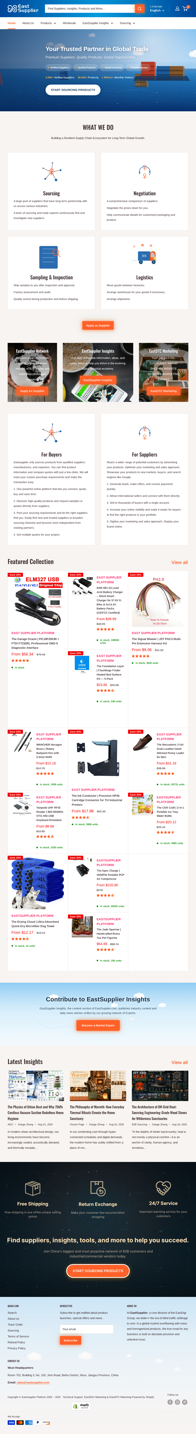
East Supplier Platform (32, 633)
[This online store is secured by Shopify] (81, 1406)
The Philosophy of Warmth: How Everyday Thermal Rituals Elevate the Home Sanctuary (97, 1112)
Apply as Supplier (98, 325)
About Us (28, 23)
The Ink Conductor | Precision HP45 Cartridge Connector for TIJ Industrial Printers (97, 800)
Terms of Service (18, 1336)
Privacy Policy (17, 1348)
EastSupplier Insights (95, 23)
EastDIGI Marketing (95, 1397)
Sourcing (125, 23)
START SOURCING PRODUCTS (73, 89)
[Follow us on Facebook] (170, 1402)
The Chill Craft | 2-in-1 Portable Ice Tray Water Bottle (170, 811)
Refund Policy (16, 1342)
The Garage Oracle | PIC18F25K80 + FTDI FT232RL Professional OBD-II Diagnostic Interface (35, 643)
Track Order (15, 1324)
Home (12, 23)
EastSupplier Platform (169, 800)
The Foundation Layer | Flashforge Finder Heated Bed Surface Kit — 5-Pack (110, 672)
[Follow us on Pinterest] (184, 1402)
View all (180, 562)
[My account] (177, 8)
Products (46, 23)
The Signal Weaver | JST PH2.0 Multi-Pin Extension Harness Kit (156, 641)
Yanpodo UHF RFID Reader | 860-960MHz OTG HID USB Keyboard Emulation (49, 814)
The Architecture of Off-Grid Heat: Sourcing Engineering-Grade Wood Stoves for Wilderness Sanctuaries (159, 1112)
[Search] (140, 8)
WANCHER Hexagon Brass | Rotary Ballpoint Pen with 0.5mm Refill (49, 751)
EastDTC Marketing (120, 1397)
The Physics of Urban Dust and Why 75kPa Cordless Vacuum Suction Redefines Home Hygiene (36, 1112)
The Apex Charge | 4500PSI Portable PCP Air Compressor (110, 874)
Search (12, 1312)
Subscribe (70, 1340)
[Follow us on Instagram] (177, 1402)
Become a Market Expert (98, 1025)
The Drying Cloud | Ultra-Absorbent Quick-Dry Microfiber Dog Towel (35, 924)
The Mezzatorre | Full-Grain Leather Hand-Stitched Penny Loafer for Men (170, 751)
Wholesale (69, 23)
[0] (185, 8)
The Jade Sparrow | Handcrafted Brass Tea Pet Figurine (109, 933)
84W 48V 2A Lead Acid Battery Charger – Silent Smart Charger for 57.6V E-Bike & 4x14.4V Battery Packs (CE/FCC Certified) (110, 600)
